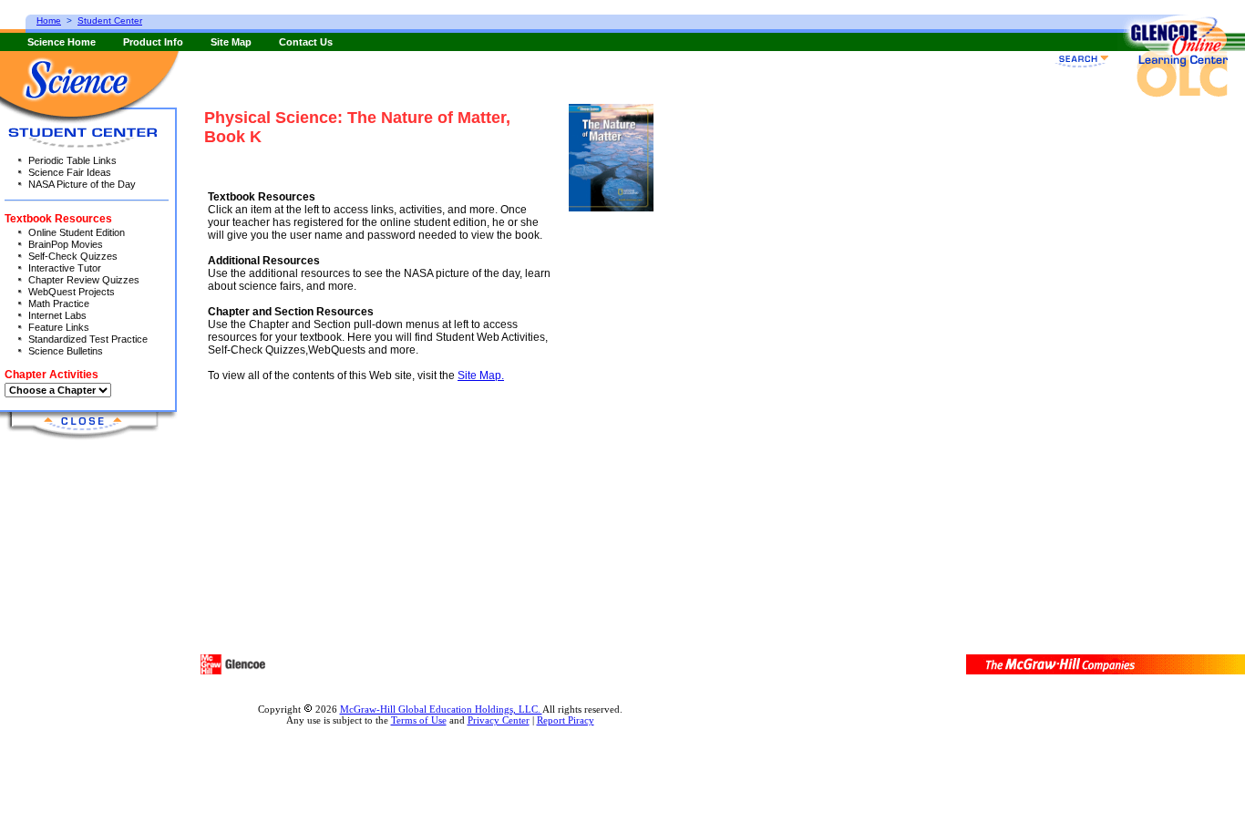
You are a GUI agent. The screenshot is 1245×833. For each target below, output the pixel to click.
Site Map (231, 41)
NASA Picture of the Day (82, 184)
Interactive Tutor (64, 267)
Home (48, 20)
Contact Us (306, 41)
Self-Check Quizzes (73, 256)
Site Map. (481, 375)
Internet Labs (57, 315)
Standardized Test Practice (88, 339)
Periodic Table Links (72, 160)
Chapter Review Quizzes (83, 279)
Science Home (61, 41)
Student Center (109, 20)
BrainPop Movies (65, 244)
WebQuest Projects (71, 291)
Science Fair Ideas (69, 172)
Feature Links (58, 327)
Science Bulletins (65, 350)
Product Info (153, 41)
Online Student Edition (76, 232)
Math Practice (58, 303)
